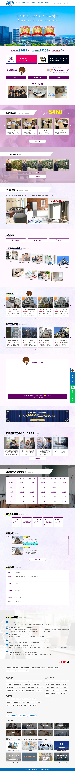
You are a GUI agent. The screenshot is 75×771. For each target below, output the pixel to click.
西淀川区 (58, 684)
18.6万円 (53, 497)
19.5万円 (64, 482)
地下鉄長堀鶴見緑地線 (20, 687)
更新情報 (46, 732)
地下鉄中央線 (31, 687)
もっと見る (37, 141)
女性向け (50, 265)
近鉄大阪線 (39, 690)
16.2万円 (42, 482)
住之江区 (63, 693)
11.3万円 (32, 482)
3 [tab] (39, 318)
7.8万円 (32, 492)
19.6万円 (64, 497)
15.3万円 (42, 497)
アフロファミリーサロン (13, 762)
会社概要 (62, 732)
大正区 (57, 690)
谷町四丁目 (19, 705)
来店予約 (16, 77)
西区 (52, 681)
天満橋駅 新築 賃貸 (25, 667)
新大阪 (34, 705)
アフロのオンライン (61, 725)
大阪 (29, 699)
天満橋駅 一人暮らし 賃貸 (12, 667)
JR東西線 (9, 684)
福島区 (47, 681)
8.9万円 (32, 487)
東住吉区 (53, 693)
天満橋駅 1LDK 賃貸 (11, 671)
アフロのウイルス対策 (62, 762)
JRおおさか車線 (17, 684)
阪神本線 (21, 690)
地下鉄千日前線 (37, 681)
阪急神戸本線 (10, 687)
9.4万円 (43, 487)
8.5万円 (43, 501)
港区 (61, 690)
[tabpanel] (13, 126)
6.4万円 (22, 492)
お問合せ (59, 77)
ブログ (13, 732)
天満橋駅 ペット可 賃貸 (53, 667)
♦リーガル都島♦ (26, 536)
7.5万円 (32, 501)
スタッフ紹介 (13, 725)
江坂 (30, 705)
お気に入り (29, 725)
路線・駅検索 (23, 715)
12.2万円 (64, 492)
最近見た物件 (29, 732)
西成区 (58, 693)
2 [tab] (38, 172)
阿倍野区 (66, 690)
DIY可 (56, 282)
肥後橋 (13, 699)
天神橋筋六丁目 (16, 702)
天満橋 (33, 702)
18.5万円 (53, 482)
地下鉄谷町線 (28, 681)
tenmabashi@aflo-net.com (21, 587)
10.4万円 (53, 501)
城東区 (65, 687)
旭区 (61, 687)
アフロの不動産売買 (61, 750)
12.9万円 (53, 487)
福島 (8, 699)
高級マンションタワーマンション (63, 266)
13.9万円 (64, 487)
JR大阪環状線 (10, 681)
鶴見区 (47, 690)
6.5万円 (22, 487)
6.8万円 (22, 497)
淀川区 (47, 687)
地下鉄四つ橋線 (35, 684)
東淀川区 (64, 684)
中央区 (47, 684)
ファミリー (37, 263)
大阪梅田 (9, 702)
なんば (12, 705)
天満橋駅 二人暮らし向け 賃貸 (38, 667)
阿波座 (24, 699)
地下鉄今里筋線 (40, 687)
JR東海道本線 (27, 684)
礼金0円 (31, 279)
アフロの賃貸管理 (29, 750)
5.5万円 (22, 501)
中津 (24, 702)
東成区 (52, 687)
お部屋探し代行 (37, 77)
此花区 (52, 690)
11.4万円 (64, 501)
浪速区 (62, 681)
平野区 (47, 696)
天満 (34, 699)
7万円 (21, 482)
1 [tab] (36, 172)
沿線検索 (17, 240)
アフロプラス (46, 751)
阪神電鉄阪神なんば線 (12, 690)
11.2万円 (53, 492)
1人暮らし (12, 261)
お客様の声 (45, 725)
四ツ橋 (18, 699)
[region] (37, 545)
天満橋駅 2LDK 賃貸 (23, 671)
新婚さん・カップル (24, 262)
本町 (8, 705)
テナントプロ (29, 762)
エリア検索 (39, 240)
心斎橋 (38, 702)
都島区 (52, 684)
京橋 (25, 705)
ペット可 (18, 278)
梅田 (28, 702)
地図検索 (60, 240)
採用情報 (46, 762)
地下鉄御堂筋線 (19, 681)
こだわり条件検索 (11, 715)
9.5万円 (43, 492)
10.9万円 (32, 497)
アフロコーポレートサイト (13, 750)
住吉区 (47, 693)
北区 (67, 681)
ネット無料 (44, 280)
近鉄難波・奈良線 (30, 690)
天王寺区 (57, 681)
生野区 (57, 687)
